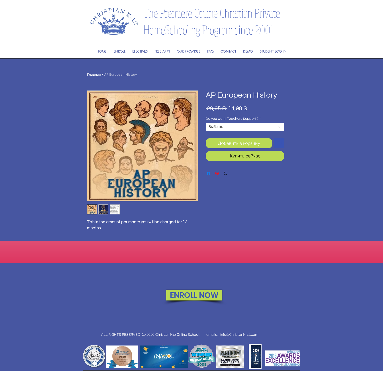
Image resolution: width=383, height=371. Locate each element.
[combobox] (245, 127)
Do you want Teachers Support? (233, 118)
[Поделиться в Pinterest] (217, 173)
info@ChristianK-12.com (239, 334)
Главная (94, 74)
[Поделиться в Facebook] (208, 173)
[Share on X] (225, 173)
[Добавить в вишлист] (279, 143)
